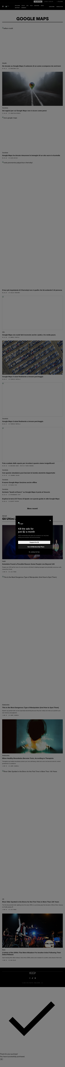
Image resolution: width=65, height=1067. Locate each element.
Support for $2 (34, 542)
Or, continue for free (34, 552)
